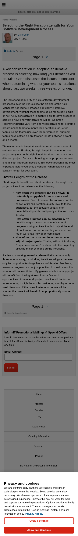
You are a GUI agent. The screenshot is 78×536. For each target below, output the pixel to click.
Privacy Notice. (34, 513)
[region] (39, 504)
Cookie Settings (39, 520)
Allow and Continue (39, 530)
